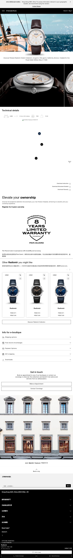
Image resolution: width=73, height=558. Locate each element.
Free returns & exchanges (13, 342)
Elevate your (19, 197)
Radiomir (8, 15)
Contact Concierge (37, 388)
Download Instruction (62, 183)
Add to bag (38, 552)
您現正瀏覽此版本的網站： (21, 2)
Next (72, 82)
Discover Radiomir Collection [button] (36, 322)
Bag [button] (70, 11)
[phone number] (36, 535)
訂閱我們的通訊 (6, 477)
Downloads (9, 359)
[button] (2, 24)
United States (36, 6)
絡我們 (5, 532)
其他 (3, 517)
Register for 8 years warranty (13, 207)
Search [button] (65, 11)
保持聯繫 (5, 522)
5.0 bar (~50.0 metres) (24, 116)
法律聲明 (5, 511)
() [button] (15, 492)
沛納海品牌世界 (7, 505)
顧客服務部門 (6, 499)
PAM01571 (13, 313)
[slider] (2, 26)
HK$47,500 (68, 548)
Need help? (6, 528)
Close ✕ (70, 2)
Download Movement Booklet (60, 186)
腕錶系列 (4, 15)
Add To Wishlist (6, 548)
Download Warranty (63, 189)
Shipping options (11, 337)
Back (69, 161)
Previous (1, 82)
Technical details (10, 110)
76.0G (46, 116)
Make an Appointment (36, 384)
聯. (4, 532)
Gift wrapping (9, 354)
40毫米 (11, 116)
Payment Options (11, 348)
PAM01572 (37, 313)
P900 (37, 116)
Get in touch (36, 372)
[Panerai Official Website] (11, 11)
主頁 (26, 463)
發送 (68, 486)
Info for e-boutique (11, 332)
